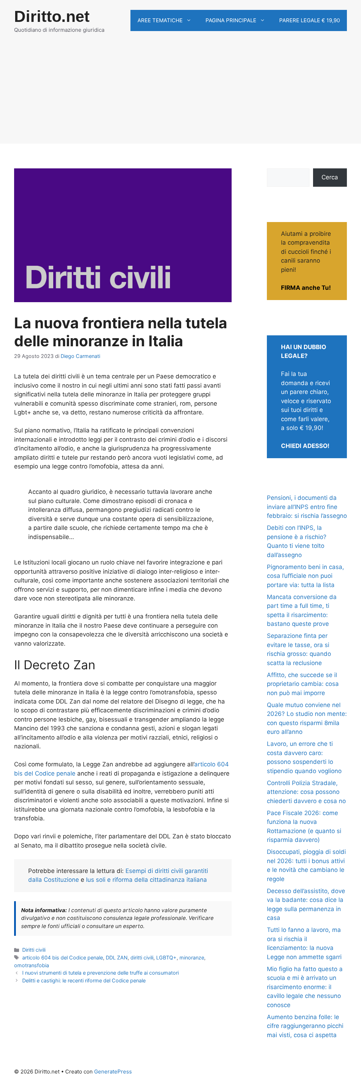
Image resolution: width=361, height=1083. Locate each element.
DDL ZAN (117, 958)
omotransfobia (31, 965)
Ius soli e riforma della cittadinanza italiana (146, 879)
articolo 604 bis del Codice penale (62, 958)
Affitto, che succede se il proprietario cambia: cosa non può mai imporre (303, 683)
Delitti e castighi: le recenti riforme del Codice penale (84, 980)
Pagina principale (231, 20)
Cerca (330, 177)
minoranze (191, 958)
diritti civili (141, 958)
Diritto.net (52, 16)
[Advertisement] (180, 94)
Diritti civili (33, 950)
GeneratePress (113, 1071)
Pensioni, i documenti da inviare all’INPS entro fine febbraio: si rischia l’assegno (307, 506)
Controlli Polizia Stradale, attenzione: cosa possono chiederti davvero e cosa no (306, 791)
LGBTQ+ (166, 958)
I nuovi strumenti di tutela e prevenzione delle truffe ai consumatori (100, 973)
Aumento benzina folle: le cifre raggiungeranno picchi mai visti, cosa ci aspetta (305, 1026)
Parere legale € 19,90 (309, 20)
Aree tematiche (160, 20)
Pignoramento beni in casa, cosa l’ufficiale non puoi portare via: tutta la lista (305, 575)
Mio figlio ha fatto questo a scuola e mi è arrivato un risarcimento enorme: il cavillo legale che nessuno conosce (305, 987)
